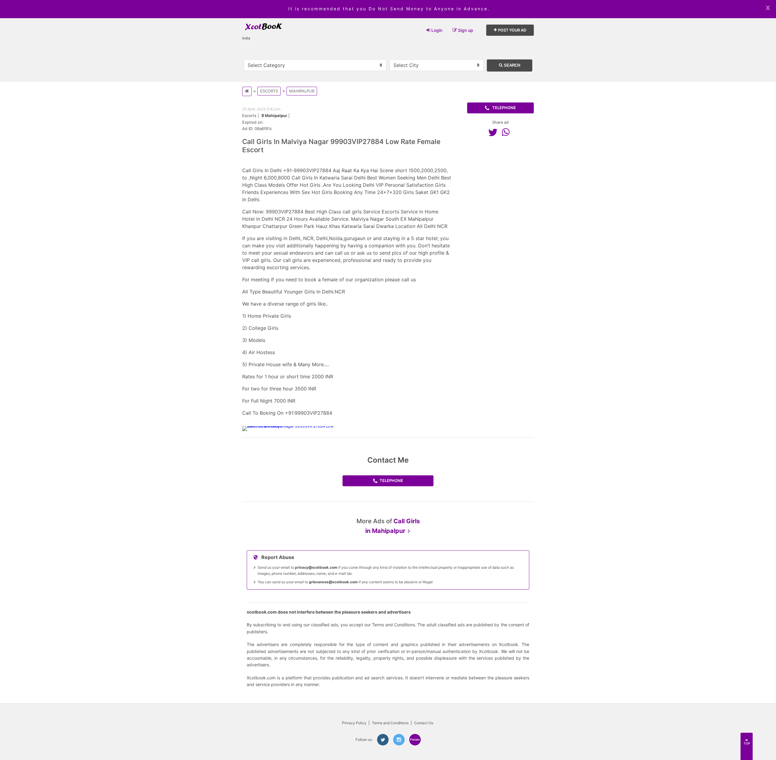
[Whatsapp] (507, 132)
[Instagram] (399, 739)
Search (511, 65)
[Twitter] (494, 132)
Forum (415, 739)
